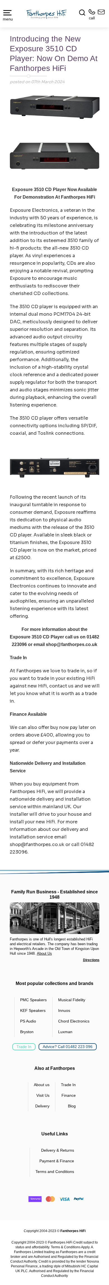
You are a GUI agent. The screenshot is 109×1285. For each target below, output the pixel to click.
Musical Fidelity (71, 1000)
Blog (72, 1106)
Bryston (27, 1032)
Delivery (42, 1106)
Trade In (23, 1046)
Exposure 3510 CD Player (39, 189)
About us (41, 1084)
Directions (91, 960)
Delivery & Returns (57, 1150)
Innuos (64, 1010)
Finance (68, 1095)
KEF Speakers (33, 1010)
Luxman (65, 1032)
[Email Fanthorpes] (100, 14)
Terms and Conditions (54, 1171)
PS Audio (28, 1021)
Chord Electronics (73, 1021)
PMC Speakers (33, 1000)
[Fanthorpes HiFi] (46, 14)
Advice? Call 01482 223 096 (68, 1046)
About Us (44, 953)
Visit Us (42, 1095)
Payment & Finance (56, 1161)
